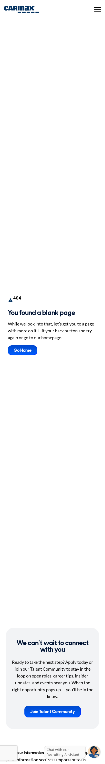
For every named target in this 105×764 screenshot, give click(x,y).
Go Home (23, 350)
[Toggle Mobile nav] (97, 9)
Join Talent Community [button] (52, 711)
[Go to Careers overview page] (21, 9)
